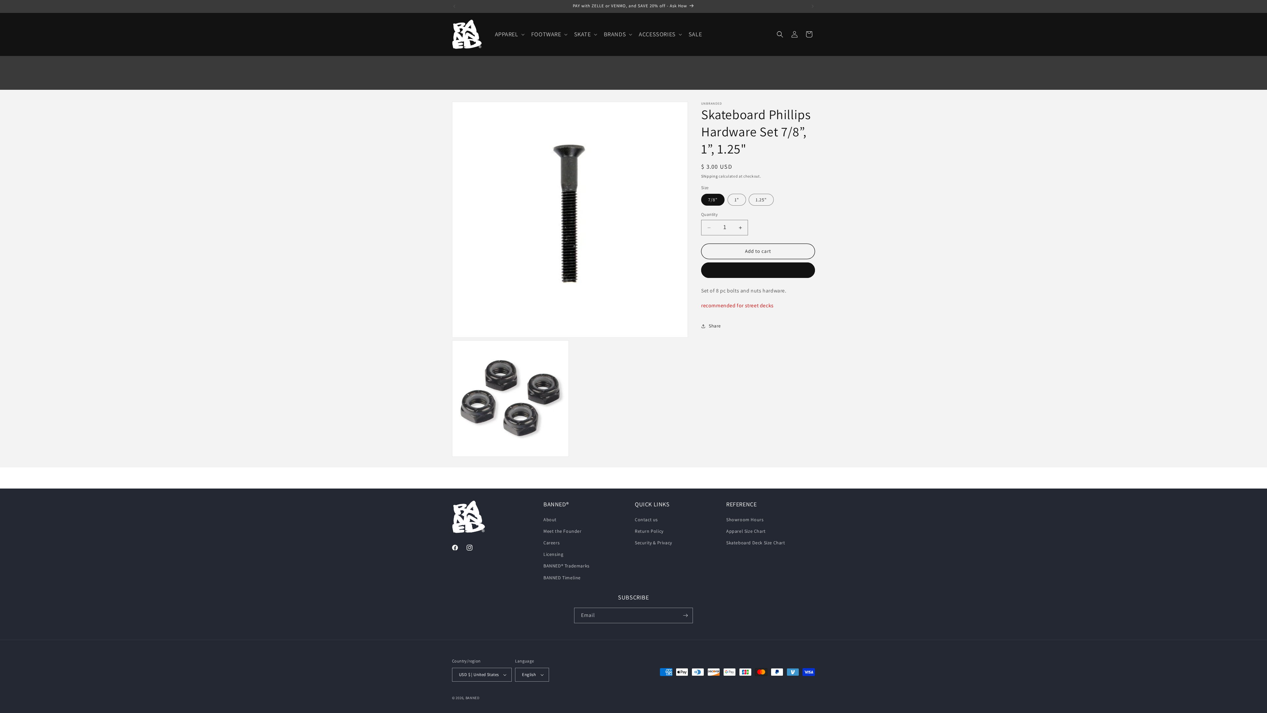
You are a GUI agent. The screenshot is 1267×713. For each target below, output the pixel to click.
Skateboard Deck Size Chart (755, 543)
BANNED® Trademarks (566, 566)
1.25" (761, 200)
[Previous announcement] (454, 6)
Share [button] (715, 326)
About (550, 520)
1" (736, 200)
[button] (509, 34)
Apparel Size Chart (746, 531)
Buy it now (758, 270)
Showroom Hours (744, 520)
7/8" (713, 200)
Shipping (709, 176)
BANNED (473, 698)
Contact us (646, 520)
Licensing (553, 554)
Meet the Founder (562, 531)
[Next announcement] (812, 6)
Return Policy (649, 531)
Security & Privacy (653, 543)
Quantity (709, 215)
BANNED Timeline (562, 578)
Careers (551, 543)
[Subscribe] (685, 615)
